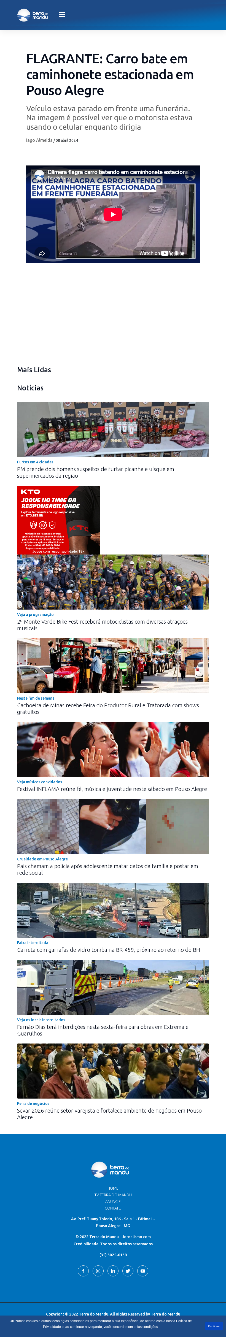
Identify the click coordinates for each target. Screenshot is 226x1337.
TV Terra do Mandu (113, 1195)
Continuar (214, 1326)
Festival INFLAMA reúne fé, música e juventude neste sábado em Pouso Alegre (112, 789)
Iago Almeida (39, 140)
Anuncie (113, 1201)
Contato (113, 1208)
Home (113, 1188)
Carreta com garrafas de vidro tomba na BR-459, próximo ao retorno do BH (108, 950)
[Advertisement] (113, 318)
